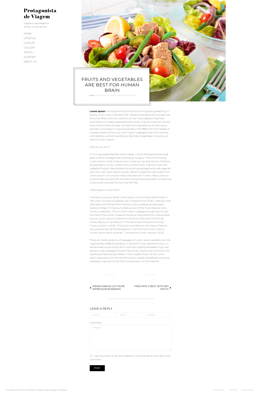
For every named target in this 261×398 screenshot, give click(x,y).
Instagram (248, 390)
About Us (30, 61)
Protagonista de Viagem (106, 95)
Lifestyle (30, 38)
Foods (91, 95)
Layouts (29, 43)
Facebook (218, 390)
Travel (28, 52)
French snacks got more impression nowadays (108, 287)
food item (110, 275)
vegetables (151, 275)
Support (30, 57)
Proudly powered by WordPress (20, 390)
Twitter (233, 390)
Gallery (29, 47)
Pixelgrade (62, 390)
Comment (96, 322)
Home (28, 33)
